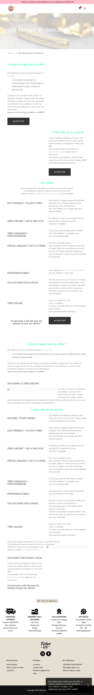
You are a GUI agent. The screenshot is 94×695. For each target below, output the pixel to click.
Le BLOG (10, 670)
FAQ (35, 673)
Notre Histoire (12, 664)
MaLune (66, 670)
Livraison (36, 664)
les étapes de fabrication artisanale (47, 194)
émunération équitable (57, 152)
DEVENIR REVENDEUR (72, 664)
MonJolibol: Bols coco (71, 667)
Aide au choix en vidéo (15, 667)
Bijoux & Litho (75, 670)
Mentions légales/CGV (41, 670)
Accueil (11, 53)
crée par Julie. (47, 350)
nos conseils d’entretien (30, 550)
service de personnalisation (73, 270)
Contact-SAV (38, 667)
